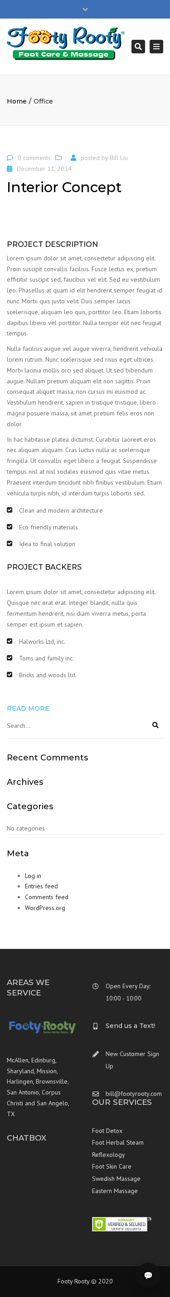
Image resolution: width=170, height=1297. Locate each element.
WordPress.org (45, 908)
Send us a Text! (130, 1026)
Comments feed (46, 897)
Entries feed (41, 886)
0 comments (34, 158)
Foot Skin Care (111, 1166)
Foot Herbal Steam (118, 1142)
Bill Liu (119, 158)
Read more (28, 708)
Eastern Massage (115, 1191)
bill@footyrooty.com (134, 1093)
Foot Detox (107, 1131)
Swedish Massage (116, 1178)
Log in (33, 876)
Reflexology (108, 1155)
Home (17, 101)
